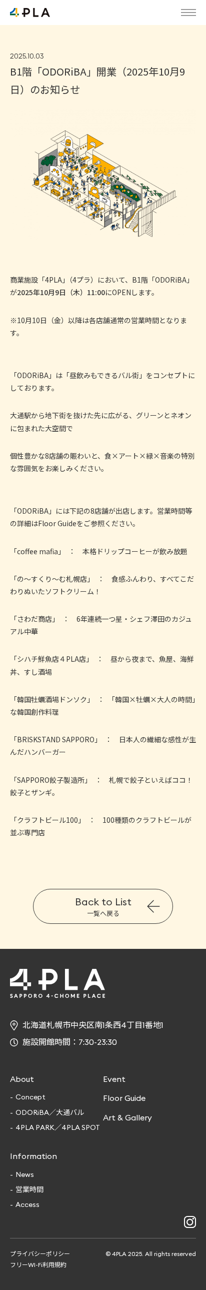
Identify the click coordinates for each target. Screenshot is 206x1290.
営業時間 (30, 1189)
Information (33, 1156)
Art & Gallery (127, 1117)
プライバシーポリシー (40, 1253)
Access (28, 1204)
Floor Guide (124, 1098)
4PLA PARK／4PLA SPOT (58, 1127)
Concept (31, 1096)
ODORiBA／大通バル (50, 1112)
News (25, 1174)
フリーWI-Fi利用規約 (38, 1264)
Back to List (103, 906)
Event (114, 1079)
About (22, 1079)
